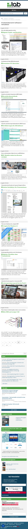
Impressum (18, 524)
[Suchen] (25, 13)
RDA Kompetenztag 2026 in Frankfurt (13, 374)
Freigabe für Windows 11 (10, 226)
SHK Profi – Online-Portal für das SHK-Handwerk (12, 464)
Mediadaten (3, 523)
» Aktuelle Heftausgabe (20, 417)
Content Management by (6, 526)
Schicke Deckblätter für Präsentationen (15, 187)
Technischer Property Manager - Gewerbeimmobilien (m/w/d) (10, 391)
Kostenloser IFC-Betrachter (11, 63)
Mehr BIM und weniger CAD (11, 312)
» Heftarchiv (18, 419)
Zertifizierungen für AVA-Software (13, 126)
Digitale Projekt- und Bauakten (12, 32)
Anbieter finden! (14, 516)
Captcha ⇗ (19, 490)
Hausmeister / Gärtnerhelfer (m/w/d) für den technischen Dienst (13, 398)
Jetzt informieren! (5, 495)
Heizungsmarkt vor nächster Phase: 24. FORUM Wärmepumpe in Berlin (13, 377)
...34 (6, 345)
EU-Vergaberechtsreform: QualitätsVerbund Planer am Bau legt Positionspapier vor (10, 371)
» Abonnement (18, 420)
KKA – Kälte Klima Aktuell (11, 469)
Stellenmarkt (10, 523)
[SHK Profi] (4, 464)
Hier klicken (15, 489)
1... (6, 342)
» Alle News (4, 383)
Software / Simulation (9, 18)
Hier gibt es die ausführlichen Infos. (10, 456)
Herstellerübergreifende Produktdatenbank (9, 97)
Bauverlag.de (4, 527)
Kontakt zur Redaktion (19, 523)
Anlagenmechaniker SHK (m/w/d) (10, 404)
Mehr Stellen (14, 410)
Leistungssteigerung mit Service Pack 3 (14, 283)
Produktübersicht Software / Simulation (11, 19)
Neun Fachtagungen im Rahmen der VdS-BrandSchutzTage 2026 (13, 363)
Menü (14, 10)
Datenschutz (12, 524)
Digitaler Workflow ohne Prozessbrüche (9, 255)
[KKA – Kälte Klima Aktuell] (4, 469)
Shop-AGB (6, 524)
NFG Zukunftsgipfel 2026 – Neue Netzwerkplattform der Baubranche (12, 380)
